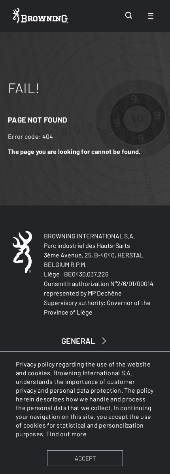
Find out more (66, 434)
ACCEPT (85, 458)
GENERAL (78, 340)
